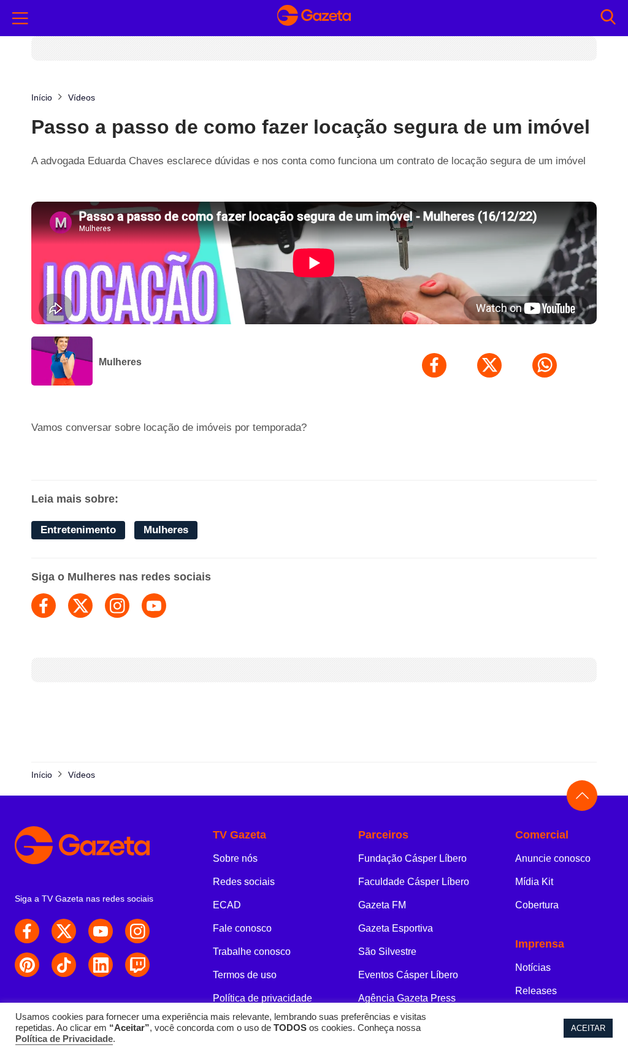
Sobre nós (235, 858)
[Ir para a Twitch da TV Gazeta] (137, 964)
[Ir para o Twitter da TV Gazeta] (64, 931)
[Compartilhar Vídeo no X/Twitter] (489, 365)
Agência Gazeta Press (407, 998)
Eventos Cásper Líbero (408, 975)
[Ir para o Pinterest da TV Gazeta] (27, 964)
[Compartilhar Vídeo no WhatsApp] (544, 365)
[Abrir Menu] (20, 18)
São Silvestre (387, 951)
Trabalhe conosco (252, 951)
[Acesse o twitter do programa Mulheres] (80, 605)
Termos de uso (245, 975)
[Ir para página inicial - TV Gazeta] (314, 18)
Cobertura (537, 905)
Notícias (533, 967)
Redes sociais (244, 881)
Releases (536, 991)
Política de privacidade (262, 998)
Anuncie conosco (553, 858)
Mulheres (120, 362)
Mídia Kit (534, 881)
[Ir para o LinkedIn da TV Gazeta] (100, 964)
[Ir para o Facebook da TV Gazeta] (27, 931)
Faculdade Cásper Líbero (413, 881)
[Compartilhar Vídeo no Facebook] (434, 365)
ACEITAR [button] (588, 1028)
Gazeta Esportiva (395, 928)
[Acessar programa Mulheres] (62, 362)
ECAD (227, 905)
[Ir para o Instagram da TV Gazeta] (137, 931)
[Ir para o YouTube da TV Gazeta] (100, 931)
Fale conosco (242, 928)
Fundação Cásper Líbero (412, 858)
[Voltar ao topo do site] (582, 795)
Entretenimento (78, 530)
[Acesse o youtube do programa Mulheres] (154, 605)
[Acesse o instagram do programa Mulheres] (117, 605)
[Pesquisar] (608, 18)
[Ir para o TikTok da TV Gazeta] (64, 964)
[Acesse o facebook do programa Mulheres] (43, 605)
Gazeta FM (382, 905)
